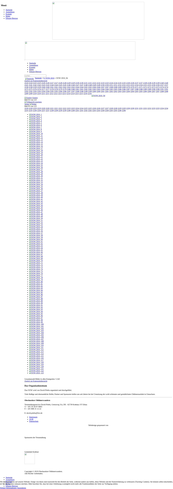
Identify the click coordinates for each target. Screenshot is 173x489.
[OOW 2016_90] (36, 303)
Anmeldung (10, 12)
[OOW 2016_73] (36, 267)
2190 (153, 89)
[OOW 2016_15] (36, 144)
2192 (26, 91)
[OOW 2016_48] (36, 214)
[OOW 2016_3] (35, 119)
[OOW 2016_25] (36, 165)
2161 (52, 87)
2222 (60, 108)
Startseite (9, 10)
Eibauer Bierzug (12, 18)
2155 (145, 85)
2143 (43, 85)
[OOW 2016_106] (36, 337)
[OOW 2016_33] (36, 182)
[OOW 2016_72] (36, 265)
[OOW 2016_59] (36, 237)
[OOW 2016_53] (36, 225)
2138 (145, 83)
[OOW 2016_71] (36, 263)
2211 (43, 94)
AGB (31, 419)
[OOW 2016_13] (36, 140)
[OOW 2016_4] (35, 121)
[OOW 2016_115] (36, 356)
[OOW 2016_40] (36, 197)
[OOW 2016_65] (36, 250)
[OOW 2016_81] (36, 284)
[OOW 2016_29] (36, 174)
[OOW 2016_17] (36, 148)
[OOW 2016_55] (36, 229)
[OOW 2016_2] (35, 117)
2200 (94, 91)
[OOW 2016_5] (35, 123)
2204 (128, 91)
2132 (94, 83)
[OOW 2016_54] (36, 227)
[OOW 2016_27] (36, 170)
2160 (43, 87)
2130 (77, 83)
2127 (52, 83)
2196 (60, 91)
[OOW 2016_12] (36, 138)
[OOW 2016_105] (36, 335)
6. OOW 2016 (49, 78)
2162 (60, 87)
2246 (119, 110)
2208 (162, 91)
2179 (60, 89)
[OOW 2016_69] (36, 259)
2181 (77, 89)
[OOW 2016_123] (36, 373)
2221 (52, 108)
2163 (69, 87)
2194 (43, 91)
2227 (103, 108)
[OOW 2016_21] (36, 157)
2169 (119, 87)
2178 (52, 89)
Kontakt (9, 14)
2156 (153, 85)
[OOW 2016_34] (36, 184)
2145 (60, 85)
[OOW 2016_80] (36, 282)
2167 (103, 87)
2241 (77, 110)
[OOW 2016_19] (36, 153)
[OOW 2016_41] (36, 199)
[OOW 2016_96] (36, 316)
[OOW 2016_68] (36, 256)
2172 (145, 87)
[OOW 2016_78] (36, 278)
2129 (69, 83)
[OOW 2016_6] (35, 125)
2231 (136, 108)
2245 (111, 110)
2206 (145, 91)
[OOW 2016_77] (36, 275)
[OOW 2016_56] (36, 231)
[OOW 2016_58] (36, 235)
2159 (35, 87)
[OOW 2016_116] (36, 358)
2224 (77, 108)
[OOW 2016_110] (36, 345)
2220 (43, 108)
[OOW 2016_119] (36, 364)
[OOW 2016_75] (36, 271)
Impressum (33, 417)
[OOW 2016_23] (36, 161)
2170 (128, 87)
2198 (77, 91)
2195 (52, 91)
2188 (136, 89)
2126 (43, 83)
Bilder (8, 16)
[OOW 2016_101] (36, 326)
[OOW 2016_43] (36, 203)
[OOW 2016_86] (36, 295)
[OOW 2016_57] (36, 233)
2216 (85, 94)
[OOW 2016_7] (35, 127)
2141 (26, 85)
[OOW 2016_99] (36, 322)
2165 (86, 87)
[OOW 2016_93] (36, 309)
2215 (77, 94)
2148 (86, 85)
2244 (103, 110)
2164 (77, 87)
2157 (162, 85)
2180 (69, 89)
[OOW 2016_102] (36, 328)
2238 (52, 110)
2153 (128, 85)
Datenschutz (33, 421)
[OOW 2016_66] (36, 252)
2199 (86, 91)
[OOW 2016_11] (36, 136)
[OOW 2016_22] (36, 159)
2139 (153, 83)
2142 (35, 85)
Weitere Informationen (8, 488)
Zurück (35, 98)
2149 (94, 85)
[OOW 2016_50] (36, 218)
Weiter (26, 104)
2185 (111, 89)
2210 (35, 94)
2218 (26, 108)
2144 (52, 85)
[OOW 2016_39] (36, 195)
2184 (103, 89)
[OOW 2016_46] (36, 210)
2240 (69, 110)
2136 (128, 83)
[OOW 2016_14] (36, 142)
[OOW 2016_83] (36, 288)
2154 (136, 85)
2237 (43, 110)
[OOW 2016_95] (36, 314)
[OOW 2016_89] (36, 301)
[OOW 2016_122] (36, 371)
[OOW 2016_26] (36, 167)
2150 (103, 85)
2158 (26, 87)
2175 (26, 89)
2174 (162, 87)
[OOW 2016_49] (36, 216)
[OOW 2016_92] (36, 307)
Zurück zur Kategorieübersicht (35, 81)
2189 (145, 89)
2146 (69, 85)
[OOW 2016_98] (36, 320)
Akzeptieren (21, 488)
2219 (35, 108)
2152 (119, 85)
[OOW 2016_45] (36, 208)
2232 (145, 108)
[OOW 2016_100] (36, 324)
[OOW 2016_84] (36, 290)
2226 (94, 108)
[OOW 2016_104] (36, 333)
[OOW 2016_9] (35, 131)
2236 (35, 110)
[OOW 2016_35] (36, 186)
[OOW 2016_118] (36, 362)
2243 (94, 110)
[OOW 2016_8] (35, 129)
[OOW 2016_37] (36, 191)
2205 (136, 91)
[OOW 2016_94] (98, 96)
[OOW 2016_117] (36, 360)
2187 (128, 89)
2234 (162, 108)
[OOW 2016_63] (36, 246)
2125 (35, 83)
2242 (86, 110)
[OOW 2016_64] (36, 248)
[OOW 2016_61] (36, 242)
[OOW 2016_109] (36, 343)
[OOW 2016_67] (36, 254)
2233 (153, 108)
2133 (103, 83)
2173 (153, 87)
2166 (94, 87)
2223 (69, 108)
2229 (119, 108)
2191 (162, 89)
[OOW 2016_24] (36, 163)
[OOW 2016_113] (36, 352)
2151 (111, 85)
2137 (136, 83)
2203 (119, 91)
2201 (103, 91)
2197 (69, 91)
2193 (35, 91)
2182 (86, 89)
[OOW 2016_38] (36, 193)
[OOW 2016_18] (36, 150)
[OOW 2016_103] (36, 331)
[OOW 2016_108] (36, 341)
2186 (119, 89)
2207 (153, 91)
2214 (68, 94)
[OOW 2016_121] (36, 369)
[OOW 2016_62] (36, 244)
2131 (86, 83)
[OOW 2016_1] (35, 114)
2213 (60, 94)
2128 (60, 83)
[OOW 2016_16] (36, 146)
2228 (111, 108)
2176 (35, 89)
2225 (86, 108)
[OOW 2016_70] (36, 261)
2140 (162, 83)
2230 (128, 108)
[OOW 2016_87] (36, 297)
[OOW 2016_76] (36, 273)
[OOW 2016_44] (36, 206)
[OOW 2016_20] (36, 155)
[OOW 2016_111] (36, 347)
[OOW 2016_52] (36, 222)
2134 (111, 83)
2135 (119, 83)
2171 (136, 87)
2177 (43, 89)
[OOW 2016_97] (36, 318)
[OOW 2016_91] (36, 305)
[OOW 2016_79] (36, 280)
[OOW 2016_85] (36, 292)
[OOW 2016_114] (36, 354)
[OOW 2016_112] (36, 350)
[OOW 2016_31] (36, 178)
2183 (94, 89)
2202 (111, 91)
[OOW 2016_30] (36, 176)
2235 (26, 110)
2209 (26, 94)
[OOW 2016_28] (36, 172)
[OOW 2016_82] (36, 286)
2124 (26, 83)
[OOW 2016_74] (36, 269)
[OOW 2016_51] (36, 220)
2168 (111, 87)
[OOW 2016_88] (36, 299)
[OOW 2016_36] (36, 189)
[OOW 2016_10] (36, 134)
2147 (77, 85)
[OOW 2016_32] (36, 180)
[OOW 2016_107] (36, 339)
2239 (60, 110)
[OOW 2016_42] (36, 201)
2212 (51, 94)
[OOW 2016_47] (36, 212)
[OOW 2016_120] (36, 367)
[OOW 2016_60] (36, 239)
